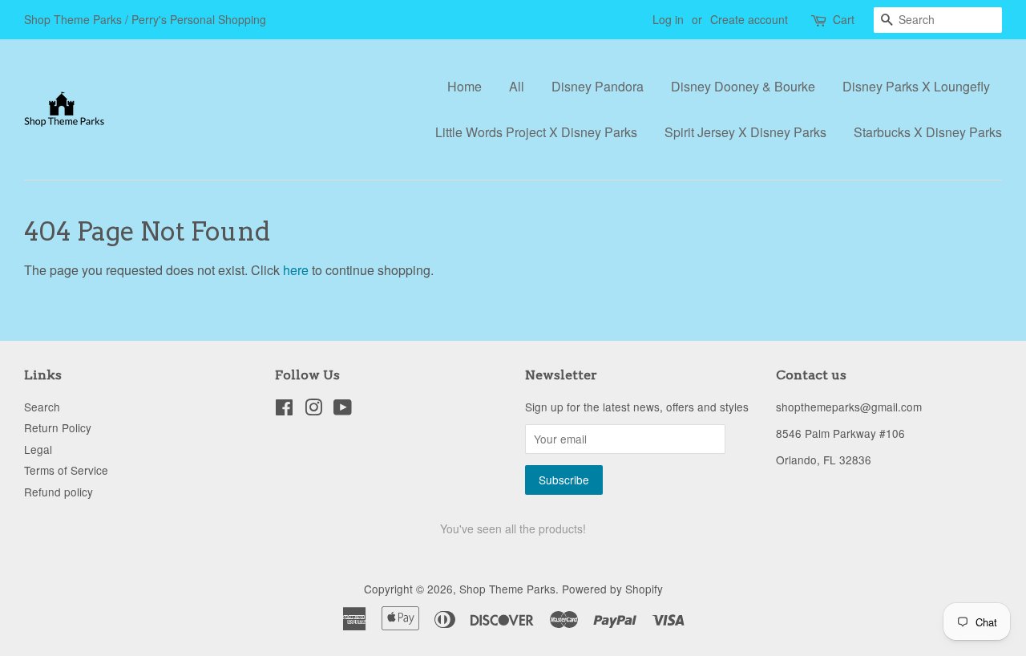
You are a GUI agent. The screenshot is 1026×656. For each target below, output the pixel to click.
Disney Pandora (597, 86)
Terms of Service (66, 470)
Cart (843, 19)
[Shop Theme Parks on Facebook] (284, 410)
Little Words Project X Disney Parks (536, 132)
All (516, 86)
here (296, 270)
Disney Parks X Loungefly (916, 86)
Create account (749, 19)
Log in (668, 19)
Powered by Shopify (612, 589)
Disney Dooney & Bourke (743, 86)
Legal (38, 449)
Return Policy (57, 427)
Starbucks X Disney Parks (928, 132)
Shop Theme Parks (507, 589)
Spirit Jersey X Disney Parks (745, 132)
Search (42, 407)
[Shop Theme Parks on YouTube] (342, 410)
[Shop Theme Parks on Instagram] (313, 410)
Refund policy (58, 492)
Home (464, 86)
